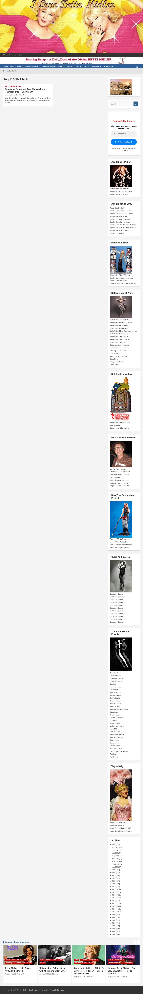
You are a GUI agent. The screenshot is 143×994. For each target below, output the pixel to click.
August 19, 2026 (11, 974)
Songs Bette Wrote (117, 362)
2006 (114, 923)
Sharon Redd (114, 743)
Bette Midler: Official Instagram (121, 192)
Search (136, 104)
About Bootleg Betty (117, 208)
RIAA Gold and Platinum (118, 356)
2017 (114, 892)
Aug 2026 (115, 847)
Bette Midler (17, 960)
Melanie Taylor (115, 723)
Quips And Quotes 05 (117, 605)
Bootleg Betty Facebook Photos (121, 211)
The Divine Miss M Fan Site (22, 963)
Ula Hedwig (114, 757)
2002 (114, 934)
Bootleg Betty (22, 990)
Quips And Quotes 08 (117, 614)
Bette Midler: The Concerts (119, 337)
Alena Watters (115, 673)
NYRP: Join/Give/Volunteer (119, 548)
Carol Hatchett (115, 676)
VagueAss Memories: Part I (120, 483)
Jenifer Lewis (115, 698)
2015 (114, 898)
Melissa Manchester (117, 726)
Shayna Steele (115, 746)
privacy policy (132, 148)
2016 (114, 895)
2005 (114, 926)
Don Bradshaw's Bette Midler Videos (123, 284)
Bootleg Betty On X (117, 233)
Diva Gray (113, 684)
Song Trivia (114, 359)
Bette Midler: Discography (119, 325)
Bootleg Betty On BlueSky (119, 216)
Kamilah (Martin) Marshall (119, 709)
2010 (114, 912)
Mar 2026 (115, 861)
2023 (114, 875)
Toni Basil (113, 754)
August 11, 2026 (79, 977)
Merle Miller (114, 729)
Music (60, 66)
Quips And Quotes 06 (117, 608)
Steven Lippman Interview (119, 480)
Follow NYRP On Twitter (118, 542)
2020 (114, 884)
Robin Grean (114, 740)
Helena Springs (115, 692)
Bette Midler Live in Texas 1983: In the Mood (17, 969)
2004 (114, 929)
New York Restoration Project (121, 545)
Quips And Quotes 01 (117, 594)
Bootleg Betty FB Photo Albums (121, 214)
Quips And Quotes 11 (117, 622)
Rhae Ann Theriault (117, 737)
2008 (114, 917)
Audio (8, 960)
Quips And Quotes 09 (117, 616)
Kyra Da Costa (115, 715)
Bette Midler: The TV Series (120, 275)
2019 (114, 887)
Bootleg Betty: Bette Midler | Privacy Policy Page (46, 990)
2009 (114, 915)
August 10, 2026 (114, 977)
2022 (114, 878)
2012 (114, 906)
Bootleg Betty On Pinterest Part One (123, 225)
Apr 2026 (115, 859)
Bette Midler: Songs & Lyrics (120, 334)
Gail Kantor (114, 690)
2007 (114, 920)
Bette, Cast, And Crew (118, 823)
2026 (114, 845)
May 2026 (115, 856)
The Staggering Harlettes (119, 751)
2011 (114, 909)
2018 (114, 889)
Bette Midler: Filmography (119, 328)
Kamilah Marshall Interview (119, 475)
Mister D (21, 95)
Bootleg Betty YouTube (118, 281)
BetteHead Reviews (117, 825)
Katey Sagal (114, 712)
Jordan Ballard (115, 707)
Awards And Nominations (49, 66)
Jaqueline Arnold (116, 695)
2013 (114, 903)
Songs (8, 963)
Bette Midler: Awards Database (121, 189)
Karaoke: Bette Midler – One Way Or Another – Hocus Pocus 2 (122, 971)
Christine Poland (116, 681)
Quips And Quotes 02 (117, 597)
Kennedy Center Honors (118, 351)
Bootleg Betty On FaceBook (120, 219)
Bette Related (10, 86)
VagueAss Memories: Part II (120, 486)
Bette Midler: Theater (117, 342)
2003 (114, 931)
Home (6, 66)
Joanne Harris (115, 701)
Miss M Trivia (114, 353)
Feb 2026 (115, 864)
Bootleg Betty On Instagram (120, 222)
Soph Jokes (114, 365)
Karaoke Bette (115, 425)
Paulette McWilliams (117, 735)
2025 (114, 870)
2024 (114, 873)
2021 (114, 881)
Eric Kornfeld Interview (118, 469)
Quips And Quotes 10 (117, 619)
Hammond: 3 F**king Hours (120, 472)
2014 (114, 901)
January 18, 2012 (11, 95)
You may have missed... (17, 942)
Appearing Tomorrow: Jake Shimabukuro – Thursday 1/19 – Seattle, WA (26, 90)
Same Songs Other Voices (119, 428)
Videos (68, 66)
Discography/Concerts (31, 66)
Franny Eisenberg (116, 687)
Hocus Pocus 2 (114, 963)
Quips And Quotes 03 (117, 600)
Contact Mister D (108, 66)
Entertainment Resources (119, 348)
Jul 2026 (115, 850)
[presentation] (134, 942)
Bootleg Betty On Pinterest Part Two (123, 228)
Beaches (84, 960)
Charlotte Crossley (117, 678)
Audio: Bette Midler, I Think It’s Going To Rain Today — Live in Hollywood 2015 (89, 971)
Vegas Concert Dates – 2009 (120, 828)
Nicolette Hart (115, 732)
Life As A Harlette (116, 718)
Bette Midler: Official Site (119, 194)
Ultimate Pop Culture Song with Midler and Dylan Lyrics (53, 969)
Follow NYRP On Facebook (119, 539)
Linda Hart (113, 721)
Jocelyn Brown (115, 704)
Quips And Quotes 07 (117, 611)
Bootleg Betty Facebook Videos (121, 278)
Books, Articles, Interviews (119, 345)
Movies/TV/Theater (15, 66)
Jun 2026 (115, 853)
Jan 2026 (115, 867)
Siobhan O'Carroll (116, 749)
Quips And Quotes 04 (117, 602)
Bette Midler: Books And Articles (121, 323)
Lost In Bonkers (115, 477)
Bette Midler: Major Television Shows (123, 331)
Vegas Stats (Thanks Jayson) (121, 831)
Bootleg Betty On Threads (119, 230)
